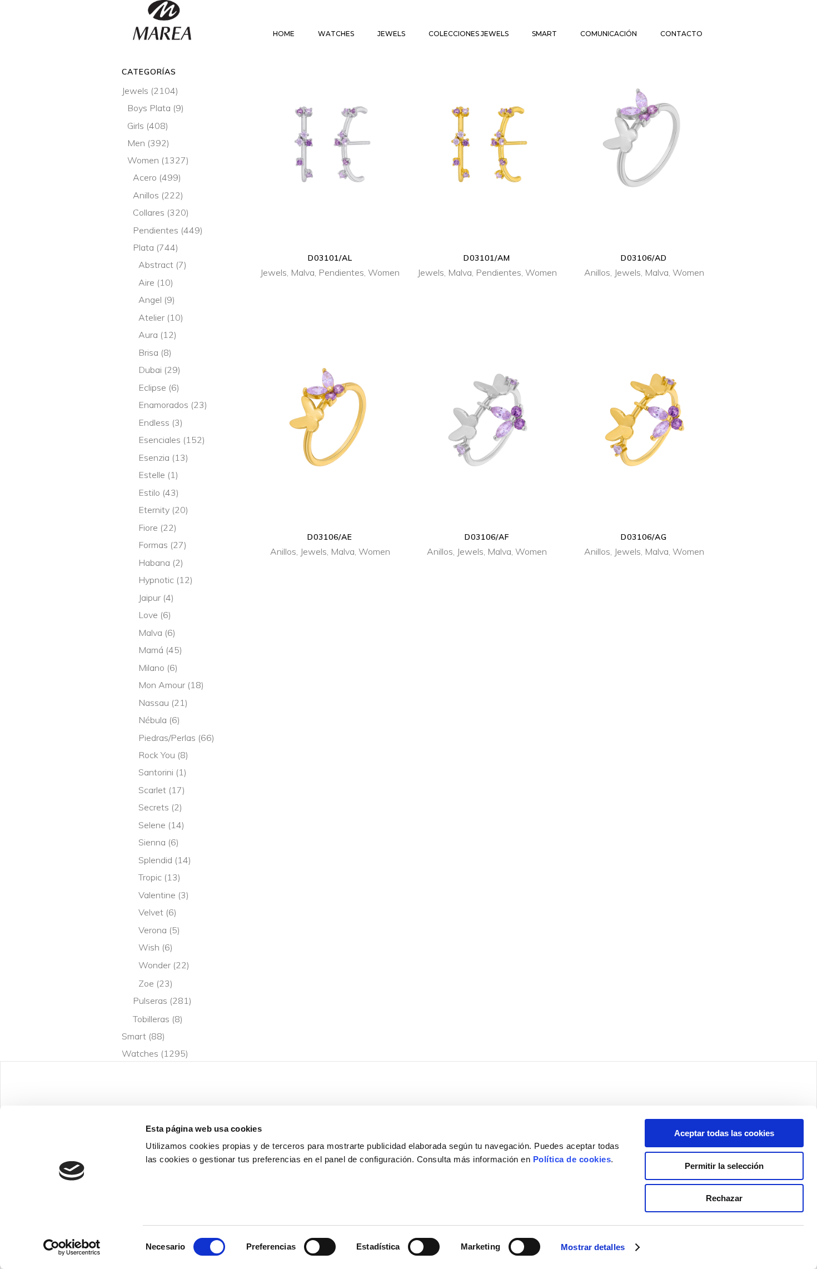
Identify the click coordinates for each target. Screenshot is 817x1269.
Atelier (151, 317)
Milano (151, 667)
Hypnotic (156, 579)
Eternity (154, 509)
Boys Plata (149, 107)
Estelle (151, 474)
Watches (140, 1053)
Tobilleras (151, 1018)
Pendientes (341, 272)
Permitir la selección (724, 1166)
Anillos (597, 272)
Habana (154, 562)
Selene (152, 824)
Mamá (150, 649)
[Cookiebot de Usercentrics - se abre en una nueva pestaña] (72, 1247)
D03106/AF (487, 537)
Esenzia (154, 457)
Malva (303, 272)
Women (384, 272)
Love (148, 614)
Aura (148, 334)
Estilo (149, 492)
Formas (153, 544)
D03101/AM (487, 258)
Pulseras (150, 1000)
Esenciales (159, 439)
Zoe (146, 983)
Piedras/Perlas (167, 737)
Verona (152, 929)
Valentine (157, 894)
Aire (146, 282)
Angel (150, 299)
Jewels (273, 272)
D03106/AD (644, 258)
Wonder (154, 965)
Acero (145, 177)
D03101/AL (330, 258)
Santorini (155, 772)
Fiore (148, 527)
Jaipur (149, 597)
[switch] (320, 1247)
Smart (134, 1036)
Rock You (156, 754)
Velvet (150, 912)
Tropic (150, 877)
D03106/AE (329, 537)
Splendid (155, 859)
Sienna (152, 842)
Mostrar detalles (593, 1247)
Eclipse (152, 387)
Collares (149, 212)
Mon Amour (161, 684)
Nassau (153, 702)
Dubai (150, 369)
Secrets (153, 807)
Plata (143, 247)
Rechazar (724, 1198)
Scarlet (152, 789)
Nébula (152, 719)
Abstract (155, 264)
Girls (135, 125)
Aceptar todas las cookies (724, 1133)
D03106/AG (644, 537)
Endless (154, 422)
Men (136, 142)
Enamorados (163, 404)
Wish (149, 947)
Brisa (148, 352)
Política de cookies (572, 1159)
